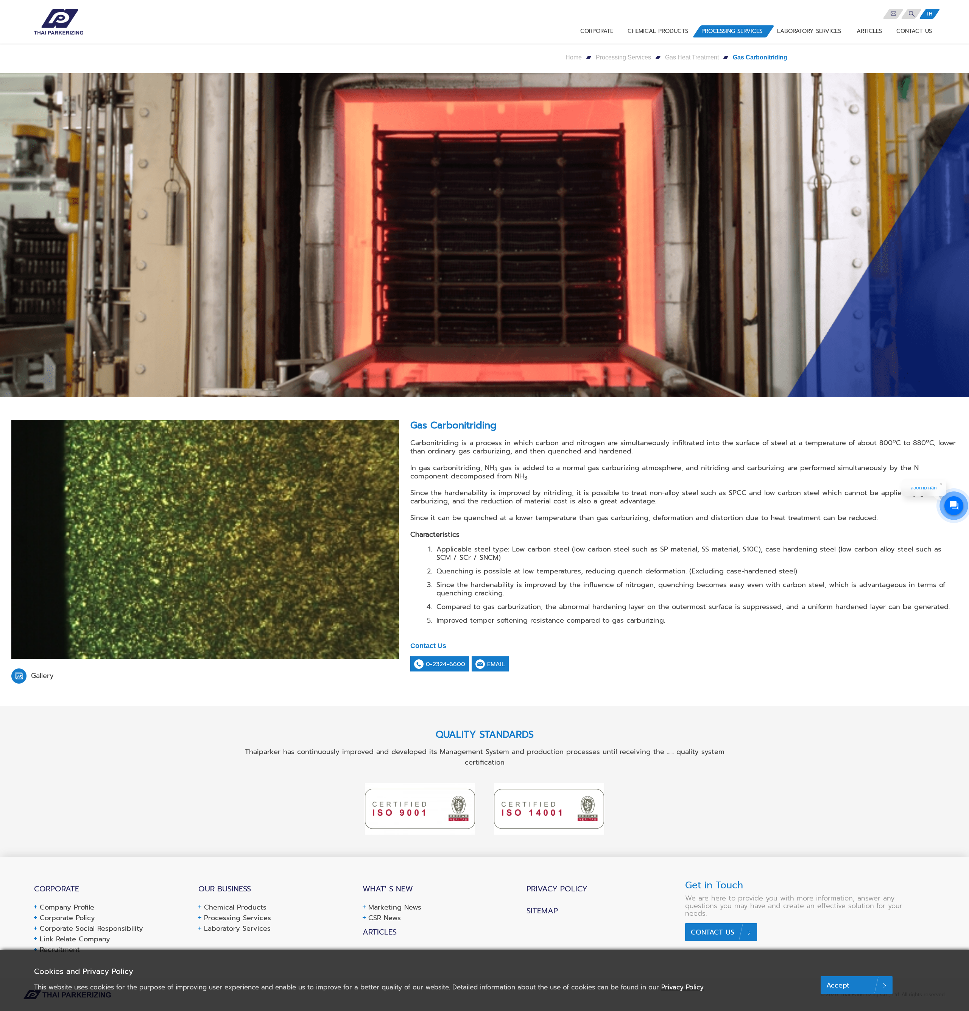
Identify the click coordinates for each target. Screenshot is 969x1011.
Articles (380, 932)
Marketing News (394, 907)
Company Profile (67, 907)
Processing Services (623, 57)
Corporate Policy (67, 918)
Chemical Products (235, 907)
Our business (224, 888)
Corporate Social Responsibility (91, 928)
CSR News (384, 918)
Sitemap (542, 910)
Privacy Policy (557, 888)
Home (574, 57)
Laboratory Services (237, 928)
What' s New (388, 888)
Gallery (41, 675)
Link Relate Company (75, 939)
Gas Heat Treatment (692, 57)
